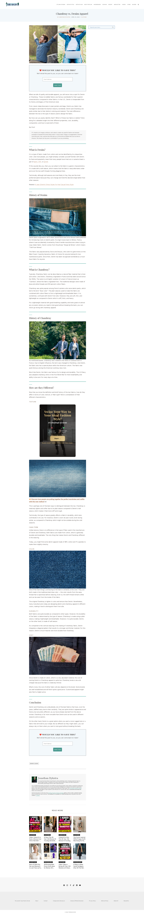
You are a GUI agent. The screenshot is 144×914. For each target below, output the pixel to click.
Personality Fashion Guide (75, 788)
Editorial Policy (104, 900)
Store (128, 4)
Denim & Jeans (34, 763)
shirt (39, 162)
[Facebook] (70, 885)
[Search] (113, 27)
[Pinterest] (64, 885)
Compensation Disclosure (59, 900)
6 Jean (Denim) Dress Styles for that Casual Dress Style (54, 184)
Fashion (104, 4)
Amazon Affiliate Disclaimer (77, 900)
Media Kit (116, 900)
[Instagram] (67, 885)
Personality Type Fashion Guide (22, 900)
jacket (46, 162)
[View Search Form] (138, 5)
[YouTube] (79, 885)
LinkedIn (38, 795)
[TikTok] (73, 885)
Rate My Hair (79, 4)
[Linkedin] (76, 885)
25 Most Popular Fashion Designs (56, 793)
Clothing (84, 17)
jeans (36, 162)
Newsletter (117, 4)
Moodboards (97, 4)
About (36, 900)
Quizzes (134, 4)
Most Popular (88, 4)
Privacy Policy (92, 900)
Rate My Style (70, 4)
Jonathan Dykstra (64, 17)
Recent (110, 4)
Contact (46, 900)
